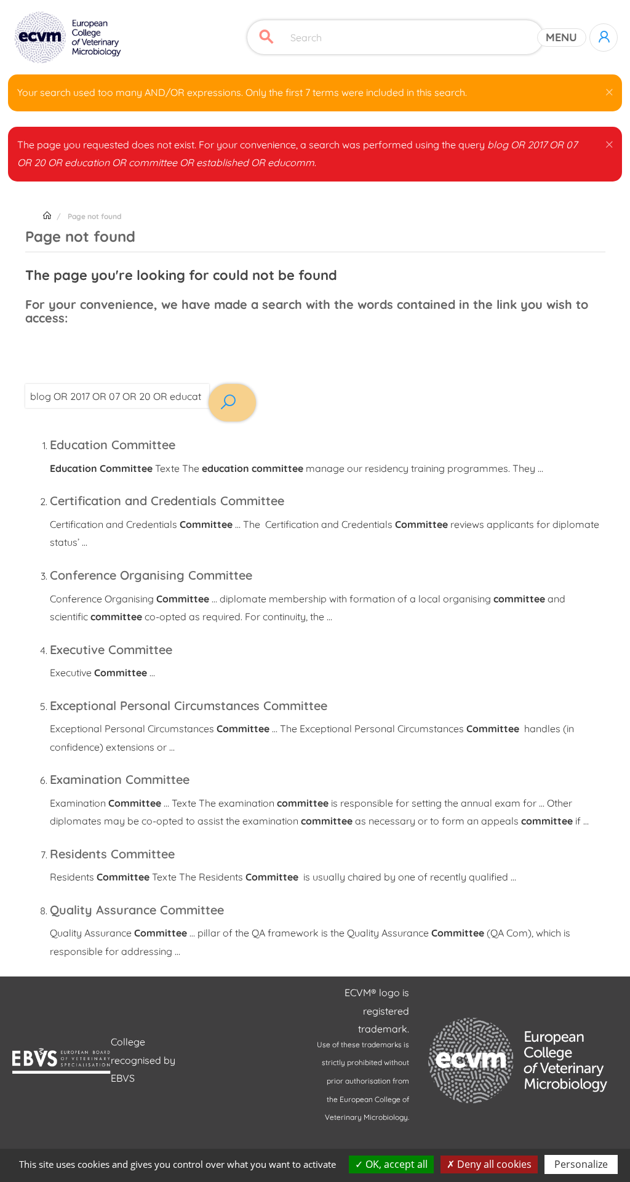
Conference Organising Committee (151, 575)
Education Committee (112, 444)
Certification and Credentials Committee (167, 500)
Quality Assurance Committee (137, 909)
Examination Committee (119, 779)
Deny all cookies (493, 1164)
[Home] (69, 37)
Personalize (581, 1164)
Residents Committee (112, 853)
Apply (266, 37)
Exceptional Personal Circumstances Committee (188, 705)
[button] (609, 89)
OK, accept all (395, 1164)
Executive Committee (111, 649)
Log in (603, 37)
